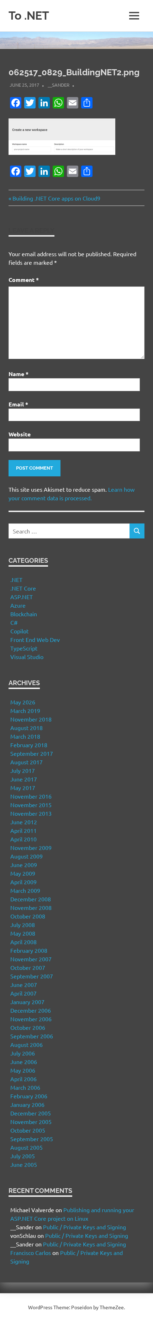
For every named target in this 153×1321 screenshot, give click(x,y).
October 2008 (27, 916)
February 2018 (28, 744)
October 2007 (27, 967)
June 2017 (23, 779)
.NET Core (23, 588)
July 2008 (22, 924)
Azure (18, 605)
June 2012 (23, 821)
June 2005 (23, 1164)
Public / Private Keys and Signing (84, 1226)
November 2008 (31, 907)
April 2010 (23, 838)
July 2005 (22, 1155)
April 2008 (23, 941)
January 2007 (27, 1001)
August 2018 (26, 727)
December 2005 (30, 1113)
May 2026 (22, 701)
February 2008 (28, 950)
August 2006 (26, 1044)
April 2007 (23, 993)
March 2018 (25, 736)
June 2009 (23, 864)
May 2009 (22, 873)
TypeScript (23, 648)
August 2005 (26, 1147)
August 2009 (26, 856)
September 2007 (31, 976)
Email (18, 404)
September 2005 (31, 1138)
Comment (24, 279)
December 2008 (30, 898)
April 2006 (23, 1078)
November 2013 (31, 813)
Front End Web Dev (35, 639)
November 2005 (31, 1121)
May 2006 (22, 1070)
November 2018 (31, 719)
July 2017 (22, 770)
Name (18, 374)
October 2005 (27, 1130)
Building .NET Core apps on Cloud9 (56, 198)
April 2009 (23, 881)
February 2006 (28, 1095)
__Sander (58, 85)
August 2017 (26, 761)
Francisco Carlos (30, 1252)
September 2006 (31, 1035)
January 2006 (27, 1104)
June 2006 (23, 1061)
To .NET (29, 15)
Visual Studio (26, 656)
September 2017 (31, 753)
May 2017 (22, 787)
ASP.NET (21, 596)
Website (20, 434)
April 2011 (23, 830)
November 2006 (31, 1018)
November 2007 (31, 958)
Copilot (19, 630)
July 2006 (22, 1053)
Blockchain (23, 613)
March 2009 (25, 890)
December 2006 (30, 1010)
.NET (16, 579)
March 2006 (25, 1087)
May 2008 (22, 933)
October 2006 (27, 1027)
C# (14, 622)
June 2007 (23, 984)
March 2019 (25, 710)
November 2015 (31, 804)
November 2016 (31, 796)
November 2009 (31, 847)
